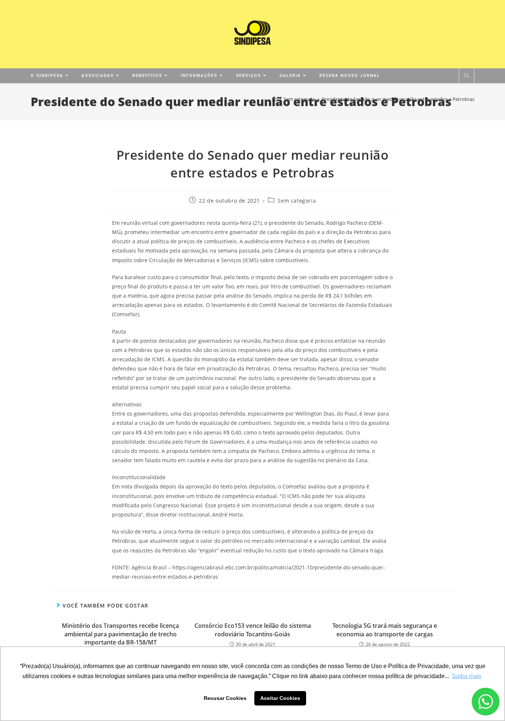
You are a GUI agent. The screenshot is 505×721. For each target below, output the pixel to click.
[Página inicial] (274, 99)
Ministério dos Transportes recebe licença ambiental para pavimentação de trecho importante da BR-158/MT (120, 634)
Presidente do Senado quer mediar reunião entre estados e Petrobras (398, 99)
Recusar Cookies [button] (225, 698)
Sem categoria (297, 200)
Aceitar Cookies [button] (280, 698)
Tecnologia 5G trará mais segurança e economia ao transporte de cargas (384, 630)
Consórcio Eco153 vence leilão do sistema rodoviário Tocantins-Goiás (252, 630)
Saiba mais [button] (466, 676)
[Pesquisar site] (466, 76)
